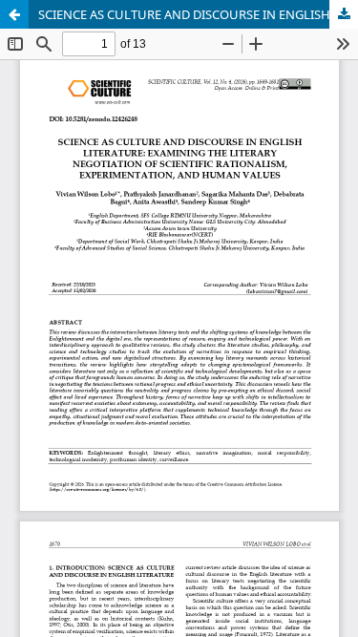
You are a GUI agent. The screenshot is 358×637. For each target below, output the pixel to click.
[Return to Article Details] (14, 14)
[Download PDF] (343, 14)
